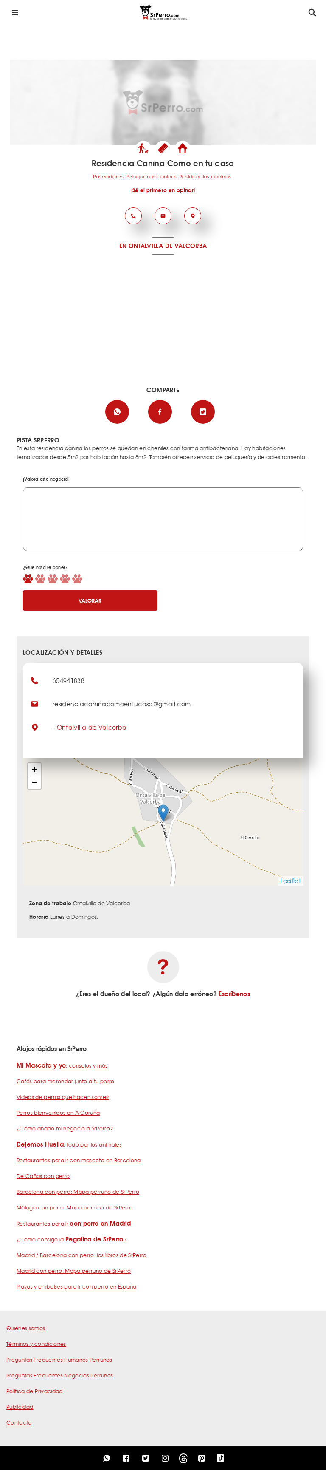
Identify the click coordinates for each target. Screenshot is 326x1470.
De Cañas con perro (43, 1176)
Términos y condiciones (36, 1344)
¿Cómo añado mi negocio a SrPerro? (65, 1128)
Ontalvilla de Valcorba (92, 727)
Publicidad (20, 1407)
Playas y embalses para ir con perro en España (77, 1286)
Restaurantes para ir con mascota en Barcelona (79, 1160)
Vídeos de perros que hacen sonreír (63, 1097)
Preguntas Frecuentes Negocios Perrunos (59, 1375)
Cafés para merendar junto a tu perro (66, 1081)
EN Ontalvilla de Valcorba (163, 245)
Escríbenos (234, 993)
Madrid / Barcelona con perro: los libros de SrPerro (82, 1255)
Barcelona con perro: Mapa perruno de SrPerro (78, 1191)
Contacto (19, 1422)
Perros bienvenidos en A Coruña (58, 1112)
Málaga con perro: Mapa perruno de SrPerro (74, 1207)
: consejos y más (62, 1065)
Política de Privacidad (34, 1391)
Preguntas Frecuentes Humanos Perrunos (59, 1359)
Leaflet (291, 880)
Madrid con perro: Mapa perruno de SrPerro (74, 1271)
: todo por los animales (69, 1144)
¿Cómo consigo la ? (71, 1239)
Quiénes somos (25, 1328)
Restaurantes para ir (74, 1223)
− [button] (34, 782)
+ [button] (34, 769)
